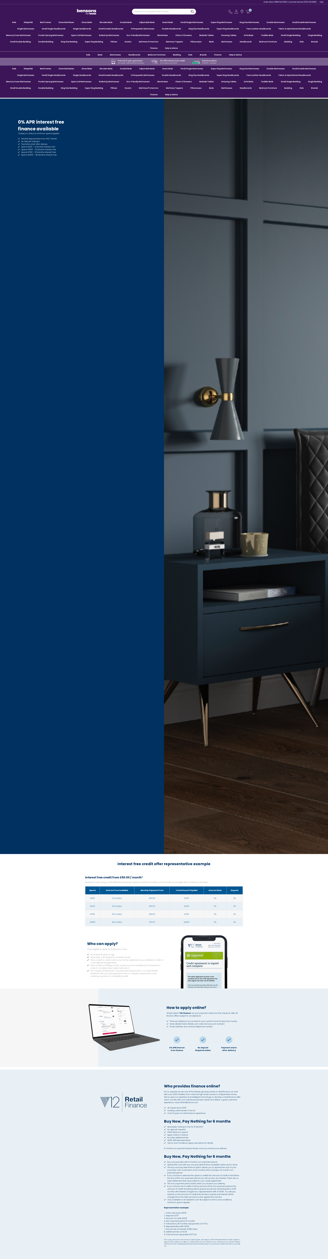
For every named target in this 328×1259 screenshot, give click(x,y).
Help (322, 2)
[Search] (192, 12)
